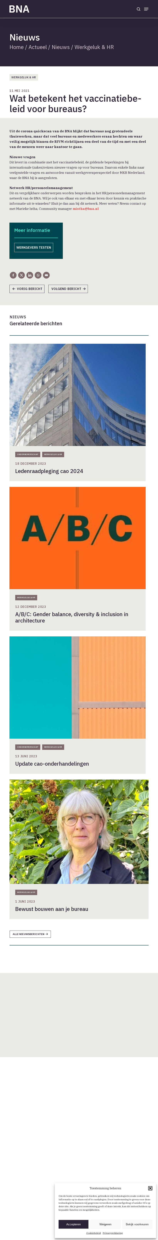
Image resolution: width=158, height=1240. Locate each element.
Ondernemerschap (27, 454)
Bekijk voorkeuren (137, 1224)
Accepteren (73, 1224)
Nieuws (61, 47)
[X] (21, 275)
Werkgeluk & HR (94, 47)
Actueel (38, 47)
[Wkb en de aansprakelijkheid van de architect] (70, 290)
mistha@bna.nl (86, 209)
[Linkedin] (29, 275)
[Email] (46, 275)
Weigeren (105, 1224)
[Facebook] (13, 275)
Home (16, 47)
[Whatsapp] (38, 275)
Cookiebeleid (93, 1233)
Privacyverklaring (113, 1233)
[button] (150, 1188)
